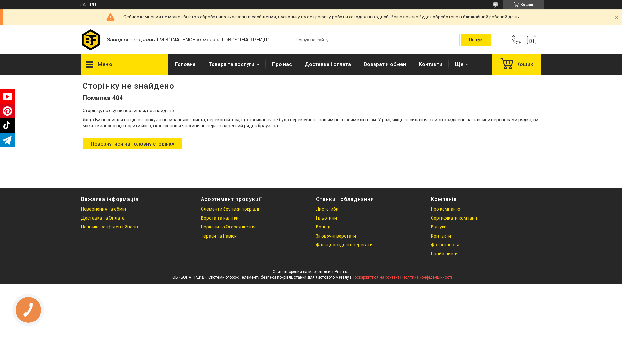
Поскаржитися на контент (375, 277)
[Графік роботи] (531, 39)
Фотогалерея (445, 244)
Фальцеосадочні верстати (344, 244)
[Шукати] (476, 40)
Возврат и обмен (385, 64)
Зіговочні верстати (336, 236)
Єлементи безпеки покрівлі (230, 209)
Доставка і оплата (328, 64)
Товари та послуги (231, 64)
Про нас (282, 64)
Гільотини (326, 218)
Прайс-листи (444, 253)
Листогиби (327, 209)
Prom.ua (342, 271)
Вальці (323, 226)
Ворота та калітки (220, 218)
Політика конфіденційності (109, 226)
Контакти (430, 64)
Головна (185, 64)
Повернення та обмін (103, 209)
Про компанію (445, 209)
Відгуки (439, 226)
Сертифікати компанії (454, 218)
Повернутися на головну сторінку (132, 144)
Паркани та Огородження (228, 226)
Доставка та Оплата (103, 218)
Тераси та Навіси (219, 236)
